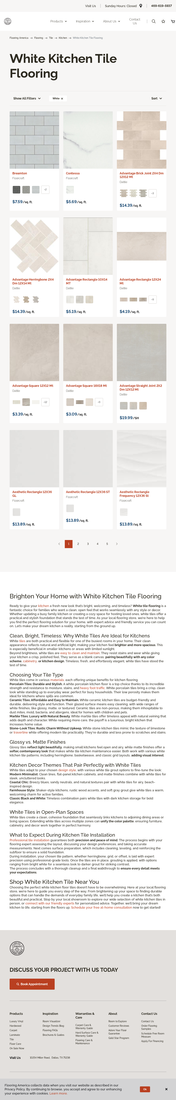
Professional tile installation (30, 840)
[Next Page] (117, 544)
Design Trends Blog (53, 1025)
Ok (145, 1089)
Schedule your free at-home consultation (101, 907)
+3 (152, 193)
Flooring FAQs (50, 1030)
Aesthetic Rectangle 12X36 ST (88, 492)
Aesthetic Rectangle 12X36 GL (32, 493)
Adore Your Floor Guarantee (117, 1032)
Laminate (15, 1035)
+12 (45, 402)
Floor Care (15, 1044)
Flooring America (19, 37)
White (56, 98)
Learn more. (59, 1093)
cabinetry (30, 661)
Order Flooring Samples (149, 1027)
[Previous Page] (59, 544)
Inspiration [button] (83, 21)
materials (57, 680)
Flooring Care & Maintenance (84, 1042)
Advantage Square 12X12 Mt (32, 385)
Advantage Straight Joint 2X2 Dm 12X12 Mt (141, 387)
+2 (45, 189)
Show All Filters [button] (24, 98)
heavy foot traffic (92, 688)
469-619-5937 (161, 6)
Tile (51, 37)
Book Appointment (34, 984)
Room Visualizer (51, 1021)
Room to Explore (117, 1021)
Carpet (13, 1030)
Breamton (19, 173)
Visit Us (90, 6)
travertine (21, 732)
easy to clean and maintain (80, 653)
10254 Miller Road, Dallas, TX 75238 (50, 1057)
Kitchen (63, 37)
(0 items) (173, 21)
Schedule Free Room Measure (152, 1035)
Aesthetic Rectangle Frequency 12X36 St (134, 493)
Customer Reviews (118, 1025)
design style (67, 770)
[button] (153, 21)
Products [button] (56, 21)
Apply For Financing (152, 1041)
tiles (22, 641)
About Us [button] (110, 21)
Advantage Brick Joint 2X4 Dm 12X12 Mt (142, 175)
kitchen (43, 606)
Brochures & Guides (53, 1035)
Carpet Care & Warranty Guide (84, 1027)
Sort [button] (154, 98)
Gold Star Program (118, 1038)
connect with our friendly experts (49, 903)
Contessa (73, 173)
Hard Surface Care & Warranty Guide (86, 1034)
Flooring (38, 37)
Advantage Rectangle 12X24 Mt (140, 281)
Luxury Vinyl (16, 1021)
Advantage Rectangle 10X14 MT (86, 281)
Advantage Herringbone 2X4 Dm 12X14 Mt (33, 281)
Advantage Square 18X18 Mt (86, 385)
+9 (152, 299)
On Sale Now (17, 1048)
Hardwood (15, 1025)
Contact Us (134, 21)
